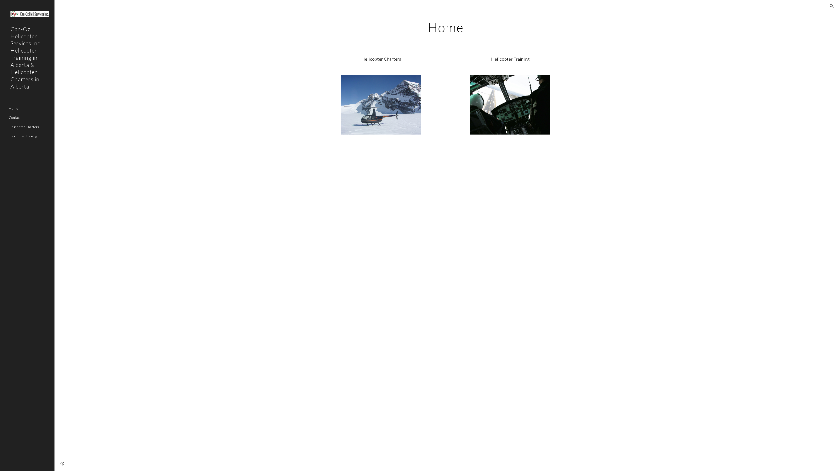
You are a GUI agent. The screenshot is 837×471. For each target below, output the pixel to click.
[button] (832, 6)
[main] (446, 27)
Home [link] (13, 108)
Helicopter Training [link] (23, 136)
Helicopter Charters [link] (24, 127)
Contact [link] (15, 117)
